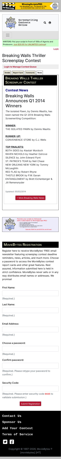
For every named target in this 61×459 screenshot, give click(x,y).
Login (56, 49)
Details (7, 73)
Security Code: (10, 382)
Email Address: (10, 323)
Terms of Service (17, 434)
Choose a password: (14, 343)
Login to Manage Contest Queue (20, 66)
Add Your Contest (17, 428)
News (40, 73)
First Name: (8, 287)
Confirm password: (13, 359)
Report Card (18, 73)
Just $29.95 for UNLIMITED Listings (29, 44)
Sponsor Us (11, 422)
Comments (30, 73)
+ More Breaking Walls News (30, 198)
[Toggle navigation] (8, 35)
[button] (45, 23)
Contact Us (11, 416)
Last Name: (8, 304)
